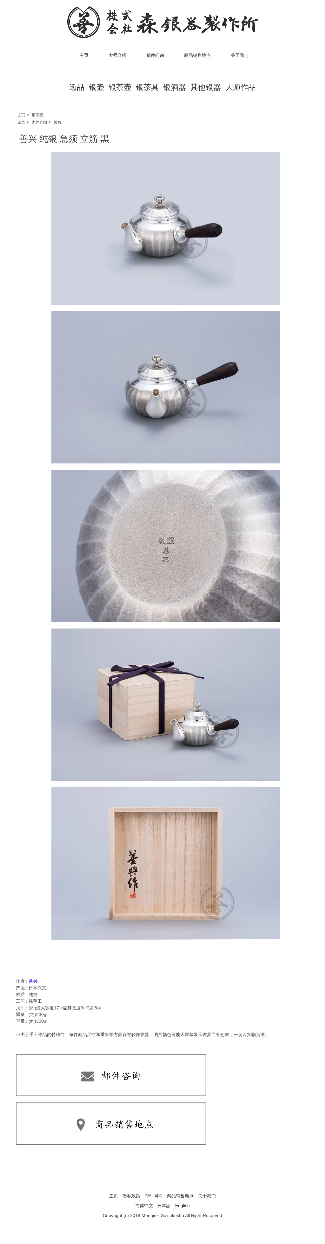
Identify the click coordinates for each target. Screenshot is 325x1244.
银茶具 (147, 87)
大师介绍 (117, 55)
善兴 (57, 122)
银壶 (96, 87)
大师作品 (240, 87)
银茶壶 (120, 87)
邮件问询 (155, 55)
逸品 (76, 87)
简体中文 (144, 1205)
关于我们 (240, 55)
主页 (84, 55)
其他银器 (205, 87)
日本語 (164, 1205)
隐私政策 (131, 1195)
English (182, 1205)
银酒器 (174, 87)
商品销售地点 (197, 55)
